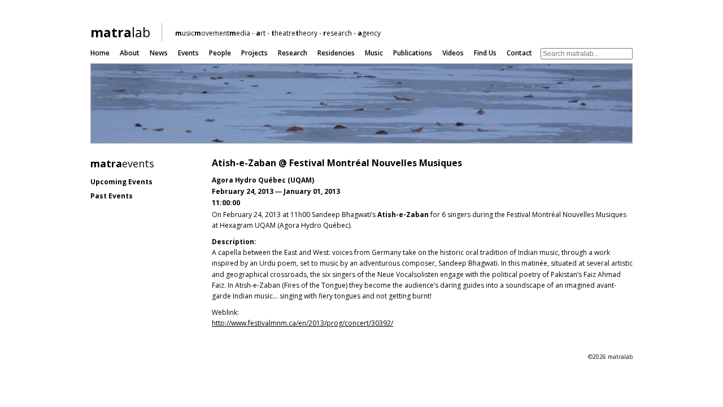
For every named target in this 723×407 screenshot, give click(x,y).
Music (374, 53)
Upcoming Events (121, 182)
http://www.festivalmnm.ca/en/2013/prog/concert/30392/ (302, 323)
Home (100, 53)
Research (292, 53)
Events (188, 53)
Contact (519, 53)
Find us (485, 53)
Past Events (111, 196)
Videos (453, 53)
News (159, 53)
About (130, 53)
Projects (254, 53)
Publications (412, 53)
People (220, 53)
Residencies (336, 53)
